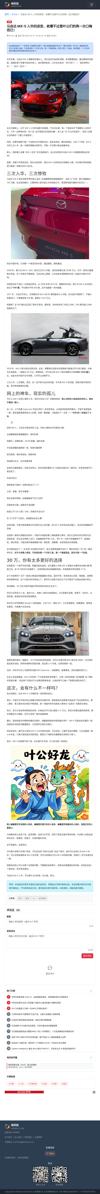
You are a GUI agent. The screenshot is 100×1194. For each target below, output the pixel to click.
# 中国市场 (33, 1084)
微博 (27, 898)
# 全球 (44, 1084)
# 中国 (11, 1084)
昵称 (9, 916)
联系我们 (28, 1137)
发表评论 (11, 931)
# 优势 (54, 1084)
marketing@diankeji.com (23, 1142)
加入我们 (18, 1137)
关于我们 (8, 1137)
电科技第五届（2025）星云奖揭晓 (22, 1066)
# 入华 (21, 1084)
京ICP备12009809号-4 (69, 1191)
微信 (20, 898)
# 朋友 (64, 1084)
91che (14, 14)
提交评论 (87, 955)
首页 (7, 14)
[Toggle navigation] (91, 4)
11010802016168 (87, 1191)
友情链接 (38, 1137)
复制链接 (42, 898)
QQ (33, 898)
